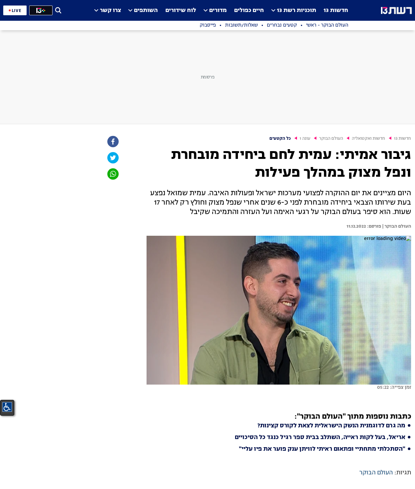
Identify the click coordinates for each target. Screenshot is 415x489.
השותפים (146, 10)
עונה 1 (305, 138)
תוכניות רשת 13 (296, 10)
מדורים (218, 10)
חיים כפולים (249, 10)
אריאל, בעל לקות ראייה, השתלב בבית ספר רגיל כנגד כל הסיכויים (320, 437)
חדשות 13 (336, 10)
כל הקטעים (280, 138)
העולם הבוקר (331, 138)
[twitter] (112, 157)
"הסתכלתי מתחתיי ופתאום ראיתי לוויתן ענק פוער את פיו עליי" (322, 449)
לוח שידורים (180, 10)
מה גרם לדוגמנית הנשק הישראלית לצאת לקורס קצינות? (331, 426)
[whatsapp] (112, 174)
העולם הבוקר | (396, 226)
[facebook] (112, 141)
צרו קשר (110, 10)
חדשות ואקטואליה (368, 138)
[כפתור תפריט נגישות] (7, 407)
